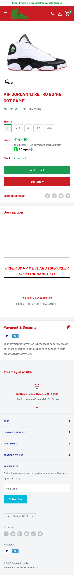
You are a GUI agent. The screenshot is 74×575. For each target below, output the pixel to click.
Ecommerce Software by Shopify (21, 567)
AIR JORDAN (11, 109)
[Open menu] (5, 13)
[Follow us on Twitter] (12, 533)
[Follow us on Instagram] (19, 533)
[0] (67, 13)
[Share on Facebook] (47, 195)
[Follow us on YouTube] (26, 533)
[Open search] (53, 14)
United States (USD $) (17, 516)
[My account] (60, 14)
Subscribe (15, 499)
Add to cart (37, 170)
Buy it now (37, 181)
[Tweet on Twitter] (61, 195)
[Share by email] (67, 195)
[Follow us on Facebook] (6, 533)
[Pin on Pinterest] (54, 195)
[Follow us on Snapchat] (40, 533)
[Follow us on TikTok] (33, 533)
